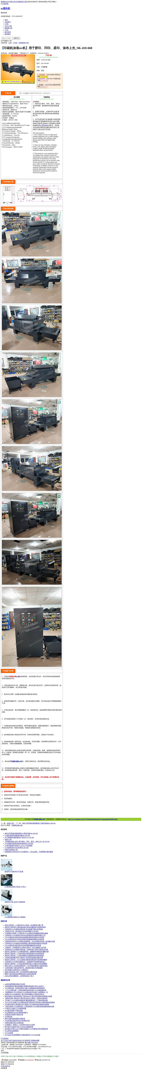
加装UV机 (10, 823)
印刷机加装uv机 (39, 819)
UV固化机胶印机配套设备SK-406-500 (17, 835)
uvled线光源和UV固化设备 (14, 1010)
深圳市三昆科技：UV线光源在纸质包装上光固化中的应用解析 (26, 964)
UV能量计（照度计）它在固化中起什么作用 (20, 1025)
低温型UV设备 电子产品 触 (14, 871)
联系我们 (8, 34)
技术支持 (8, 32)
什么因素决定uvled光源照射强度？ (16, 1012)
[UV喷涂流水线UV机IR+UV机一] (6, 885)
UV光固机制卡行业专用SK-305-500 (16, 847)
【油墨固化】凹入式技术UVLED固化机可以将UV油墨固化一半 (26, 992)
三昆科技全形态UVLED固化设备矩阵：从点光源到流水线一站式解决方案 (30, 941)
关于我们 (10, 2)
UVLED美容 (9, 1033)
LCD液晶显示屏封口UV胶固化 (15, 917)
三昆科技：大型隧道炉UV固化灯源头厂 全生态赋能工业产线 (25, 947)
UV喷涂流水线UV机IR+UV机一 (15, 887)
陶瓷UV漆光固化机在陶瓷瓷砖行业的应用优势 (20, 974)
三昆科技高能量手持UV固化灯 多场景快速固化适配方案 (24, 957)
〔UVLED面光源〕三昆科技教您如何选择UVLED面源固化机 (25, 990)
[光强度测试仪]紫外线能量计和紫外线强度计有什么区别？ (24, 986)
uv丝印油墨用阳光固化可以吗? (15, 984)
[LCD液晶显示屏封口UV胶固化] (6, 915)
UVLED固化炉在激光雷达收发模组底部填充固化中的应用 (24, 937)
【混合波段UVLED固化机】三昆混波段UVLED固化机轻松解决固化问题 (29, 1006)
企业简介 (8, 22)
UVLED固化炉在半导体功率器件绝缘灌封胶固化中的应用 (24, 939)
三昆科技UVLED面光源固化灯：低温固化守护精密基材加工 (25, 962)
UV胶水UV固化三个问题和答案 (15, 1008)
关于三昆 (4, 1040)
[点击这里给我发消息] (2, 1060)
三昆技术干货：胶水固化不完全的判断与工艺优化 (22, 931)
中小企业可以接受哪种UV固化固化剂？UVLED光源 (22, 1035)
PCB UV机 (8, 26)
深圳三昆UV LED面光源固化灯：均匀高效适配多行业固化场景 (26, 966)
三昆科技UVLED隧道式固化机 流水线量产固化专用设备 (24, 929)
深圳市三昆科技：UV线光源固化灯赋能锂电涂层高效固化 (24, 955)
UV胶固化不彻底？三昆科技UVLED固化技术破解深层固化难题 (26, 933)
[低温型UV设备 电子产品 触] (6, 870)
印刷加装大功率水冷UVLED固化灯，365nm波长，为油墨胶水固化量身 (29, 852)
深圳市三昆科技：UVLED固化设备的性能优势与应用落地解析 (26, 959)
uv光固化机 (8, 1016)
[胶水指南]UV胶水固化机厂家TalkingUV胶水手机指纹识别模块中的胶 (28, 996)
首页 (6, 20)
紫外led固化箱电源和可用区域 (15, 1018)
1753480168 (43, 77)
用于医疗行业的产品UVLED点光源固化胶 (19, 1027)
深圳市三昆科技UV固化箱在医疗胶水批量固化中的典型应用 (25, 927)
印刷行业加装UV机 (11, 849)
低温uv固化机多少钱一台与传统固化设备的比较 (21, 972)
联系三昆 (23, 2)
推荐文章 (4, 921)
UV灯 (7, 30)
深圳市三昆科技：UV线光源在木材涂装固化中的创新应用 (24, 953)
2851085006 (43, 81)
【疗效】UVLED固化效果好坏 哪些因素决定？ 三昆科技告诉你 (26, 1000)
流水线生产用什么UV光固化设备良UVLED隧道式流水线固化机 (26, 1029)
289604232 (43, 87)
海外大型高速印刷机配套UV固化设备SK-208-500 (38, 823)
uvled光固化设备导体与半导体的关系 (17, 1020)
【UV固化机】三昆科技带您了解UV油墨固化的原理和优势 (25, 988)
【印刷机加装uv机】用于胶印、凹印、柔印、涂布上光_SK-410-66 (27, 841)
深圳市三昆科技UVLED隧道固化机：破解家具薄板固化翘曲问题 (27, 951)
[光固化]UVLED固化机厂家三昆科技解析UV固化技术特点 (24, 994)
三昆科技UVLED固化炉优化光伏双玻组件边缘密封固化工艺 (25, 935)
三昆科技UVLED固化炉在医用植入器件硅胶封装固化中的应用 (26, 943)
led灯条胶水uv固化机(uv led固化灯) (16, 970)
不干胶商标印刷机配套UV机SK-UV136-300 (19, 837)
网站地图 (36, 1040)
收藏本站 (4, 2)
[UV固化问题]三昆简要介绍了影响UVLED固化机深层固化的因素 (27, 1004)
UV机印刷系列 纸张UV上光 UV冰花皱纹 (18, 845)
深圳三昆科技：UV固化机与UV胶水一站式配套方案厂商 (24, 925)
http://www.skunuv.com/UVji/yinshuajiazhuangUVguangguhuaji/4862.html (92, 819)
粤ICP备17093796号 (31, 1042)
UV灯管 (23, 1040)
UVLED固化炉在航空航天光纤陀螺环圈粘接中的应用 (23, 945)
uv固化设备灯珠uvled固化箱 (14, 1023)
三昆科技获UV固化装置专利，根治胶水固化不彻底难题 (24, 968)
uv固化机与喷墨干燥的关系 (14, 1014)
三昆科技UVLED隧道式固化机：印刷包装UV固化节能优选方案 (26, 949)
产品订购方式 (5, 1066)
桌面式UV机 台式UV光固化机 (15, 902)
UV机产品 (10, 1040)
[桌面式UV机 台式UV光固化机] (6, 900)
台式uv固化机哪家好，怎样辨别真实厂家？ (19, 976)
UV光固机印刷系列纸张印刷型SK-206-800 (19, 843)
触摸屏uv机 (8, 28)
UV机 (7, 24)
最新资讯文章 (5, 980)
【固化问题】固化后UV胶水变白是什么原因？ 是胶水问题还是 (26, 998)
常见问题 (17, 2)
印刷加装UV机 (24, 43)
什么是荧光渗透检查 (12, 1031)
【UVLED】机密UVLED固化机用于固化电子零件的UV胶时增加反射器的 (30, 1002)
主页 (10, 43)
